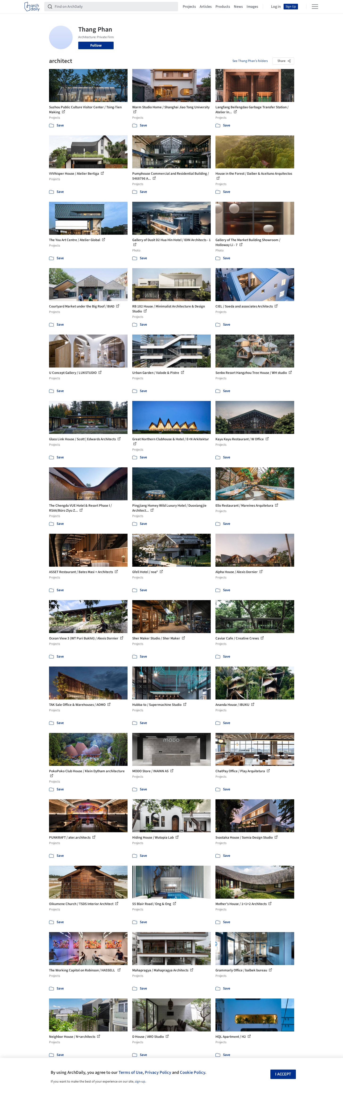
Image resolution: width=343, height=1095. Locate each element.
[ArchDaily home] (32, 6)
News (238, 6)
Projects (189, 6)
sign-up (140, 1081)
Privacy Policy (158, 1072)
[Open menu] (315, 6)
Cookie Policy (192, 1072)
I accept (283, 1074)
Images (252, 6)
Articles (206, 6)
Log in (276, 6)
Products (222, 6)
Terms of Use (131, 1072)
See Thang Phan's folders (250, 61)
